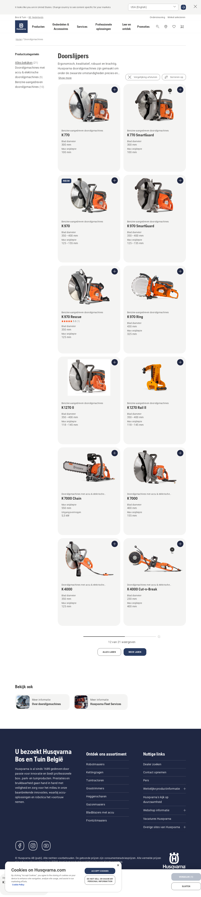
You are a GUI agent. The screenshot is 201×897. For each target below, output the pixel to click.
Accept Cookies (100, 871)
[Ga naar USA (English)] (183, 7)
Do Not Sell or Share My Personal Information (100, 880)
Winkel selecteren (176, 17)
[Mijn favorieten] (174, 26)
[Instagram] (33, 845)
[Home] (21, 26)
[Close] (118, 865)
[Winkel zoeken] (166, 26)
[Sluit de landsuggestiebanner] (195, 6)
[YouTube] (46, 845)
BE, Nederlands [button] (36, 17)
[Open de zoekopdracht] (157, 26)
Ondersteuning (157, 17)
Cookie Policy (18, 884)
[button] (38, 26)
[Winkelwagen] (182, 26)
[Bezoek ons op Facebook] (19, 845)
